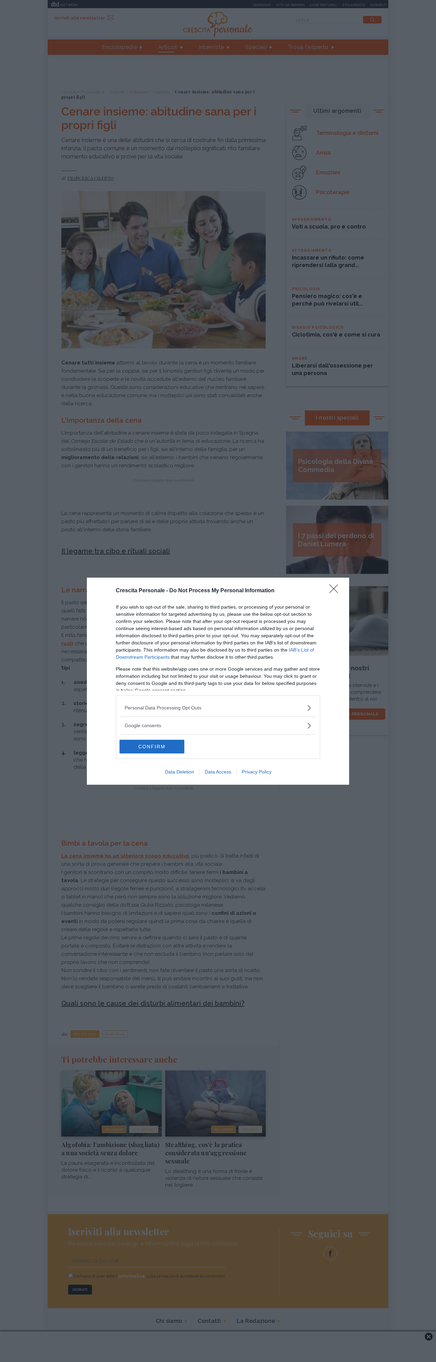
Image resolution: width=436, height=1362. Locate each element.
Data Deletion (179, 771)
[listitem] (218, 707)
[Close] (335, 590)
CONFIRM (152, 746)
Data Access (218, 771)
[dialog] (218, 681)
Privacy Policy (256, 771)
